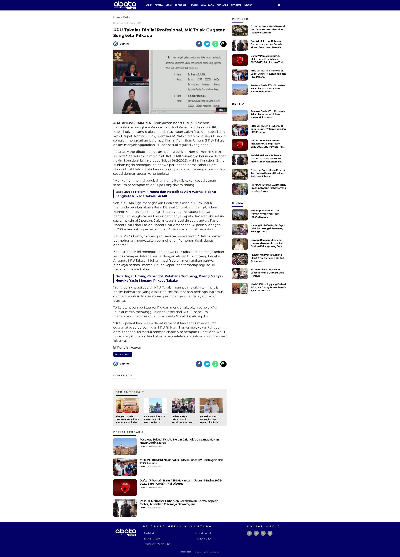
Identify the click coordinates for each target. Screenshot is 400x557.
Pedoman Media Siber (157, 543)
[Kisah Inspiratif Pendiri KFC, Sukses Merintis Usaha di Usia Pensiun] (240, 273)
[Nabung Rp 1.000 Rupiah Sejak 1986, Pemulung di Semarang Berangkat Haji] (240, 229)
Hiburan (180, 5)
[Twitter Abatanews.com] (256, 533)
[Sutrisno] (116, 43)
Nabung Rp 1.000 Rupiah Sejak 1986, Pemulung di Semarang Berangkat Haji (268, 228)
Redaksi (236, 5)
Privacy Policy (203, 538)
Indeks (248, 5)
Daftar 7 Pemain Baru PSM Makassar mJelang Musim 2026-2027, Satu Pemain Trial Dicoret (181, 482)
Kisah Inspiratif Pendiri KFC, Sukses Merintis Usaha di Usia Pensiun (267, 272)
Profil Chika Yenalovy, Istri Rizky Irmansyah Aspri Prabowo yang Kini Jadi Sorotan (268, 187)
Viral (169, 5)
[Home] (279, 5)
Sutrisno (125, 43)
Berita (159, 5)
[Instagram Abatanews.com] (263, 533)
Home (148, 5)
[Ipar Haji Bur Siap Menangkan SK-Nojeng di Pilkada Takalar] (211, 405)
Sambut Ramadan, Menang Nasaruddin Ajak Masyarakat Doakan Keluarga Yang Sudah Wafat (267, 244)
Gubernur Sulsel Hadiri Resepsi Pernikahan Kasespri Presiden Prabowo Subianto (268, 29)
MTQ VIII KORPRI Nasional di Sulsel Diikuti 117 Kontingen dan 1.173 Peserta (181, 461)
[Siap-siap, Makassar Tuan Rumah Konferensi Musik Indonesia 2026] (240, 214)
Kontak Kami (203, 533)
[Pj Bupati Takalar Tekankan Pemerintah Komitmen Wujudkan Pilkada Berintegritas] (127, 405)
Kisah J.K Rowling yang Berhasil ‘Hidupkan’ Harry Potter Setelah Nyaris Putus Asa (268, 287)
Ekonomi (222, 5)
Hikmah (193, 5)
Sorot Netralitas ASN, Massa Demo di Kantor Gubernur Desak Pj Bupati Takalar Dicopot (155, 422)
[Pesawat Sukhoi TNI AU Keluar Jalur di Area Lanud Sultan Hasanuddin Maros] (125, 446)
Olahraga (207, 5)
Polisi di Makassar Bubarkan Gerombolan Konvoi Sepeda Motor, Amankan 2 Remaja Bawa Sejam (179, 502)
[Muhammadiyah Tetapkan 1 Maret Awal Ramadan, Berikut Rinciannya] (240, 259)
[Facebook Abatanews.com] (249, 533)
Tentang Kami (152, 538)
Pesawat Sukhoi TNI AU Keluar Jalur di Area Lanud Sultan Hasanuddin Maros (179, 441)
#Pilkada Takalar (122, 354)
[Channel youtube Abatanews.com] (270, 533)
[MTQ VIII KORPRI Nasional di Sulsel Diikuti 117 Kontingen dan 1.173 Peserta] (125, 467)
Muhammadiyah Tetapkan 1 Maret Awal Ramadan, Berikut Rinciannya (267, 258)
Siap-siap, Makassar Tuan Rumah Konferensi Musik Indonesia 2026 (265, 213)
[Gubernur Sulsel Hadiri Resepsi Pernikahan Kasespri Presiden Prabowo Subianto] (240, 30)
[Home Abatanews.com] (125, 5)
